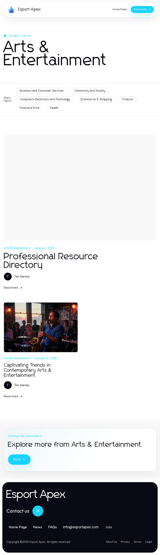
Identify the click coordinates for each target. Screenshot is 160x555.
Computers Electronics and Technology (45, 99)
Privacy (125, 541)
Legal (148, 541)
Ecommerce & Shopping (96, 99)
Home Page (18, 527)
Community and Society (89, 91)
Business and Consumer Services (42, 91)
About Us (111, 541)
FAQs (52, 527)
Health (54, 108)
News (17, 459)
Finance (128, 99)
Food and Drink (30, 108)
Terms (137, 541)
